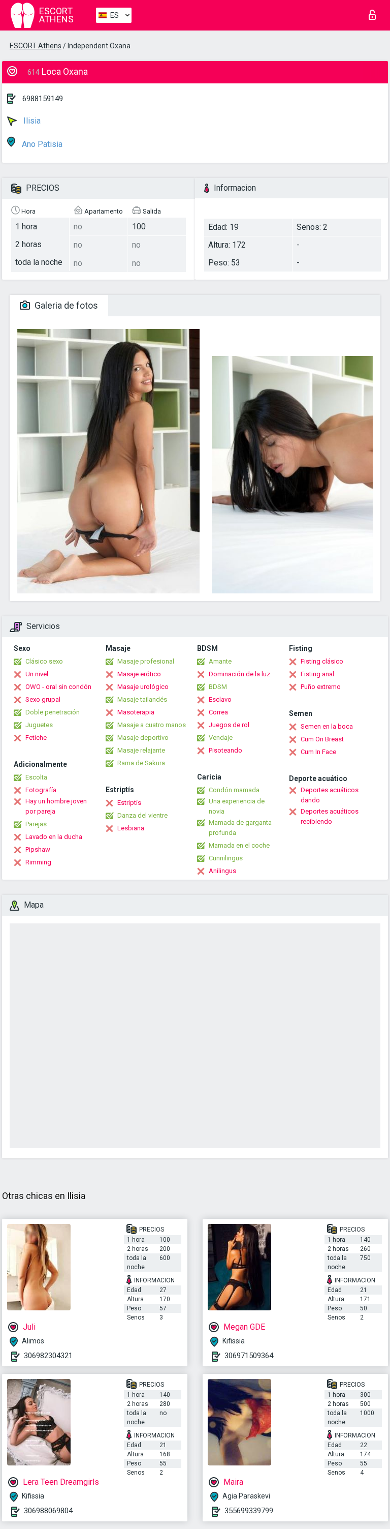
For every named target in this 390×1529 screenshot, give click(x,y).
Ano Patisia (41, 144)
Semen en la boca (327, 726)
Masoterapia (135, 712)
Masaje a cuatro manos (151, 725)
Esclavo (220, 699)
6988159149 (42, 98)
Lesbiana (130, 828)
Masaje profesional (145, 661)
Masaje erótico (139, 674)
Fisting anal (317, 674)
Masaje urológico (143, 687)
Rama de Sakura (141, 763)
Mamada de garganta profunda (240, 827)
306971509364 (248, 1355)
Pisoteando (225, 750)
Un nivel (36, 674)
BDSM (218, 687)
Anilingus (222, 871)
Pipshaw (37, 849)
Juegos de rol (229, 725)
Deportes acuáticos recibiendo (330, 816)
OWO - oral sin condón (58, 687)
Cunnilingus (226, 858)
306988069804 (48, 1510)
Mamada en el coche (239, 845)
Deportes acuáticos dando (330, 795)
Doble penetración (52, 712)
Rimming (38, 862)
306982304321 (48, 1355)
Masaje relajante (141, 750)
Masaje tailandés (142, 699)
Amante (220, 661)
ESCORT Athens (35, 46)
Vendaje (221, 737)
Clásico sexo (44, 661)
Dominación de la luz (239, 674)
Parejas (36, 824)
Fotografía (40, 790)
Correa (218, 712)
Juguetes (39, 725)
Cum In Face (318, 752)
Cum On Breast (322, 739)
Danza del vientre (142, 815)
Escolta (36, 777)
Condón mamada (234, 790)
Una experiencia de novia (237, 806)
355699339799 (248, 1510)
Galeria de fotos (65, 305)
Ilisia (31, 121)
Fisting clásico (322, 661)
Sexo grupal (42, 699)
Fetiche (36, 737)
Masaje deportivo (143, 737)
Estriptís (129, 802)
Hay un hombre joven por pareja (56, 806)
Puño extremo (321, 687)
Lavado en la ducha (53, 837)
